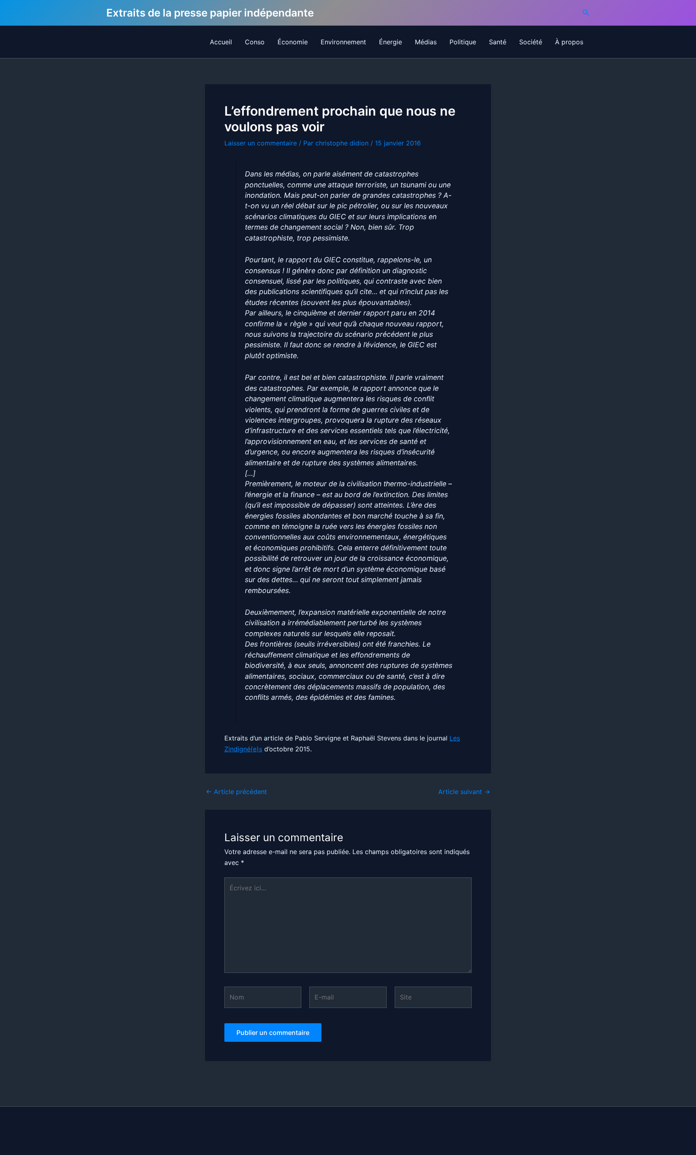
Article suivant (464, 791)
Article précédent (236, 791)
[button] (586, 13)
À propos (569, 42)
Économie (293, 42)
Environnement (343, 42)
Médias (426, 42)
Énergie (390, 42)
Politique (463, 42)
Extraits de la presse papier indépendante (210, 12)
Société (530, 42)
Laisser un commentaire (260, 143)
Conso (255, 42)
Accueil (221, 42)
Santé (497, 42)
